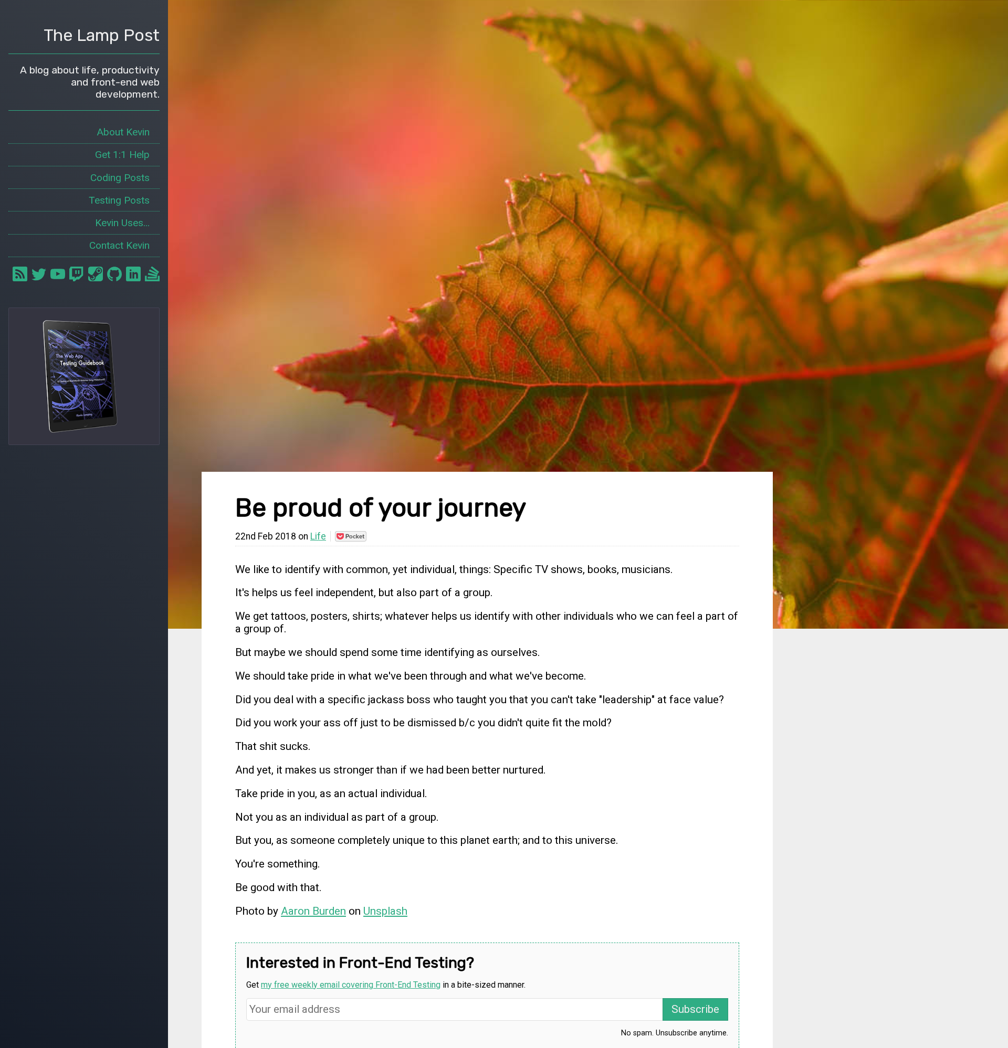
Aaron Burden (313, 911)
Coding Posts (120, 178)
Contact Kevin (119, 245)
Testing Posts (119, 200)
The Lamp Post (102, 35)
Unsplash (385, 911)
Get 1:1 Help (122, 155)
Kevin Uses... (122, 223)
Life (318, 536)
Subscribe (695, 1009)
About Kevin (123, 132)
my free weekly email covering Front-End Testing (350, 985)
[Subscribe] (20, 274)
